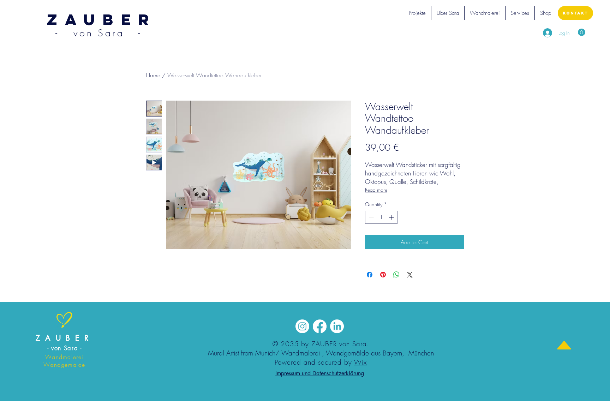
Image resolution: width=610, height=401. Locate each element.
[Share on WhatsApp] (396, 274)
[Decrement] (370, 217)
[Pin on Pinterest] (383, 274)
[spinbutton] (381, 217)
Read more (376, 189)
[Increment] (392, 217)
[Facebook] (320, 326)
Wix (360, 362)
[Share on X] (410, 274)
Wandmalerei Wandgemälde (64, 361)
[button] (417, 13)
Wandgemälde (347, 353)
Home (153, 75)
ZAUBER (64, 338)
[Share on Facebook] (369, 274)
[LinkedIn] (337, 326)
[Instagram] (302, 326)
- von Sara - (64, 348)
